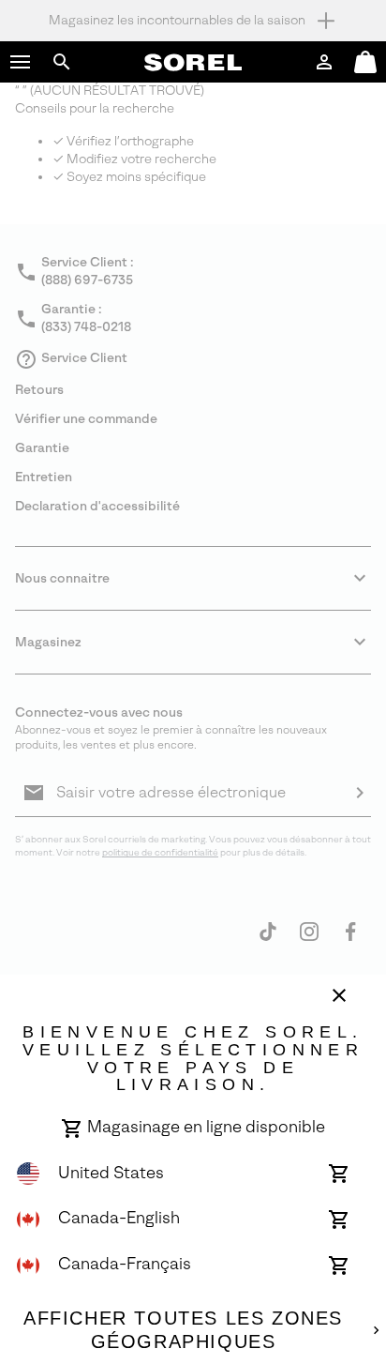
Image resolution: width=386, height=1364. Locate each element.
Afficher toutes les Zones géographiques (183, 1330)
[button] (20, 62)
